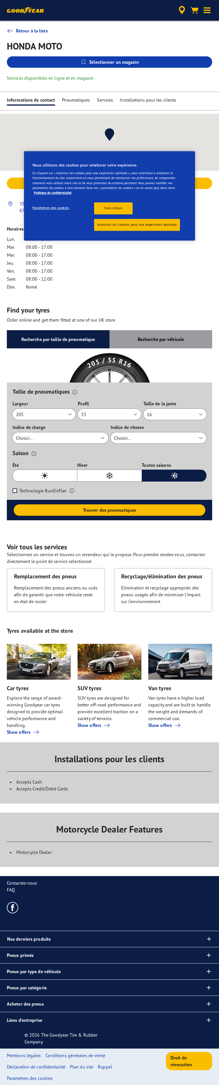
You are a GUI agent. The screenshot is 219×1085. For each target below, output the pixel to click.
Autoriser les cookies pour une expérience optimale (137, 225)
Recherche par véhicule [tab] (161, 339)
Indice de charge (29, 427)
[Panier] (194, 10)
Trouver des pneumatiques (109, 510)
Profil (83, 403)
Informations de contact (31, 100)
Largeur (20, 403)
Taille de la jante (160, 403)
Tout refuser (113, 208)
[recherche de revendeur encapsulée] (181, 10)
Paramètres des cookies (51, 208)
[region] (109, 196)
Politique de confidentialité (53, 193)
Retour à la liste (32, 31)
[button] (207, 10)
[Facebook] (13, 907)
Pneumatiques (76, 100)
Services (105, 100)
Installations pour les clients (148, 100)
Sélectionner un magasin (114, 62)
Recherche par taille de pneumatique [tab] (58, 339)
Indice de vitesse (127, 427)
